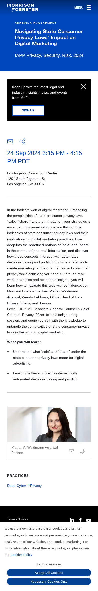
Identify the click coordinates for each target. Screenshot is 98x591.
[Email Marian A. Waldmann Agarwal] (72, 451)
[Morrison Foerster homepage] (23, 8)
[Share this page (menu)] (22, 142)
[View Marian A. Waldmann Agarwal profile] (49, 433)
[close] (83, 87)
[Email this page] (10, 143)
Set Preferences (49, 564)
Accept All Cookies (49, 572)
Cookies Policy (21, 554)
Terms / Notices (17, 519)
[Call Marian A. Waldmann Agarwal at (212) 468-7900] (83, 451)
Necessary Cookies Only (49, 581)
